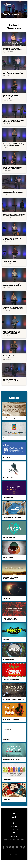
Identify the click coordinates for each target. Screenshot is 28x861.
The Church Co (14, 854)
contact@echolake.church (14, 820)
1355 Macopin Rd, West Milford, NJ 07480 (14, 839)
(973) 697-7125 (14, 829)
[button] (25, 4)
